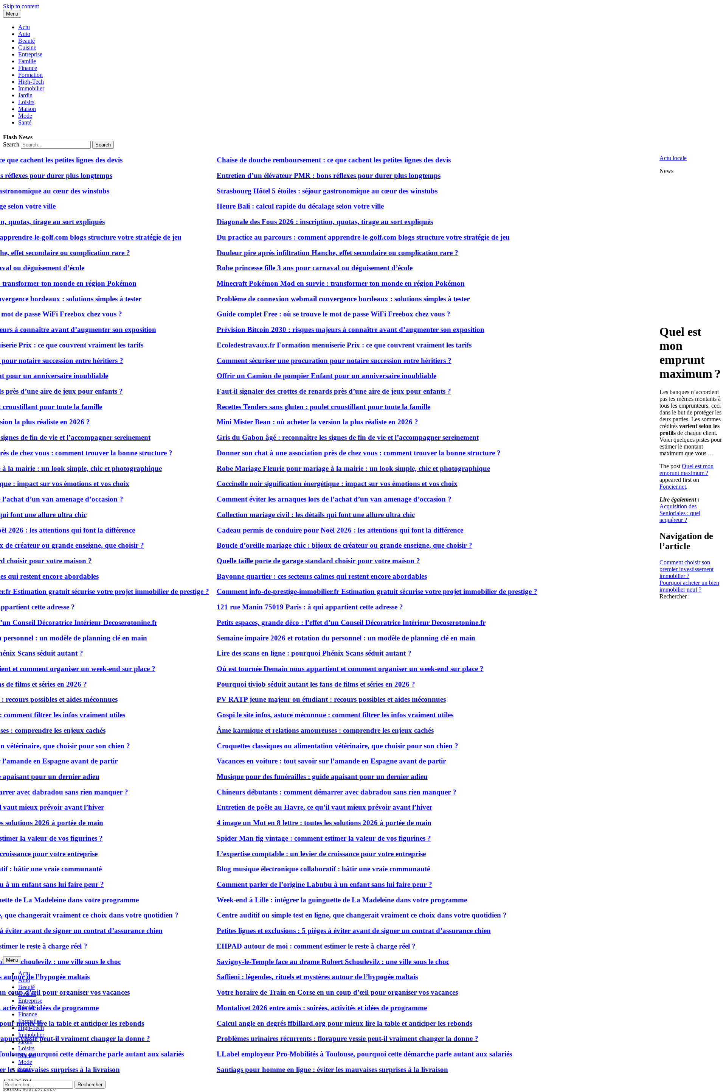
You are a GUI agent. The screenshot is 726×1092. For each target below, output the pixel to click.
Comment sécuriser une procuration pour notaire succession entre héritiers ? (314, 361)
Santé (24, 122)
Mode (25, 115)
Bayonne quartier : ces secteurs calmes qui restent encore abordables (302, 576)
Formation (30, 75)
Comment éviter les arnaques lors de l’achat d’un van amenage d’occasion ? (314, 499)
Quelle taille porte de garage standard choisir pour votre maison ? (298, 561)
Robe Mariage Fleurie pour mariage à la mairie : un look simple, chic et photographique (333, 468)
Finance (27, 68)
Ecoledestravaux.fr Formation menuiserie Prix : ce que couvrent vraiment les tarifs (324, 345)
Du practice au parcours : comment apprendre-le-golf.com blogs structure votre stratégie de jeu (343, 237)
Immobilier (31, 88)
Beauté (26, 40)
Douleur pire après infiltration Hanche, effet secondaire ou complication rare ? (318, 253)
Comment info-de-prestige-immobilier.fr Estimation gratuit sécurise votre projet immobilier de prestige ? (357, 591)
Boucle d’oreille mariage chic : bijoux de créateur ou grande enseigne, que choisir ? (325, 545)
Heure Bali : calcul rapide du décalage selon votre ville (280, 206)
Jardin (25, 95)
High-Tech (31, 81)
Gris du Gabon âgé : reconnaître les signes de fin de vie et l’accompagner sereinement (328, 437)
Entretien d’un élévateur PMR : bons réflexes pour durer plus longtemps (309, 175)
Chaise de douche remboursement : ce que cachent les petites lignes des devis (314, 160)
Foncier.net (672, 486)
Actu (24, 27)
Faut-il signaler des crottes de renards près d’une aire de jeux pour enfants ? (314, 391)
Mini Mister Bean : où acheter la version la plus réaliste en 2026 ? (298, 422)
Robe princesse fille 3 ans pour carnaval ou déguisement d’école (295, 268)
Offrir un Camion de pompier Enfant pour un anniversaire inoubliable (307, 376)
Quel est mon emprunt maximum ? (686, 469)
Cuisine (27, 47)
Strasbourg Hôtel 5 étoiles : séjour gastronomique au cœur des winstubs (307, 191)
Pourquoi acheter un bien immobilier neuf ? (689, 586)
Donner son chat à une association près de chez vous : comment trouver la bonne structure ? (339, 453)
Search (11, 144)
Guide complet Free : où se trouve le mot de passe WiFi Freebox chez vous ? (314, 314)
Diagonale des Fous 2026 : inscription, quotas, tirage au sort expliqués (305, 222)
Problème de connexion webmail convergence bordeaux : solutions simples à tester (323, 299)
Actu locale (673, 158)
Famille (27, 61)
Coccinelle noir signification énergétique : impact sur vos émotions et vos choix (317, 484)
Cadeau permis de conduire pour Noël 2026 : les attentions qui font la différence (320, 530)
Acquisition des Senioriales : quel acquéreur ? (679, 513)
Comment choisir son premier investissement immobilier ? (686, 569)
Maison (27, 109)
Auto (24, 34)
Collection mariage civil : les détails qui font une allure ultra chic (296, 515)
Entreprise (30, 54)
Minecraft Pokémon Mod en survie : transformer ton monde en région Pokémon (321, 283)
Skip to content (21, 6)
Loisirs (26, 102)
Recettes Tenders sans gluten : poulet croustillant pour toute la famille (304, 407)
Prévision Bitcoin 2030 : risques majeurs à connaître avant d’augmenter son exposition (331, 329)
